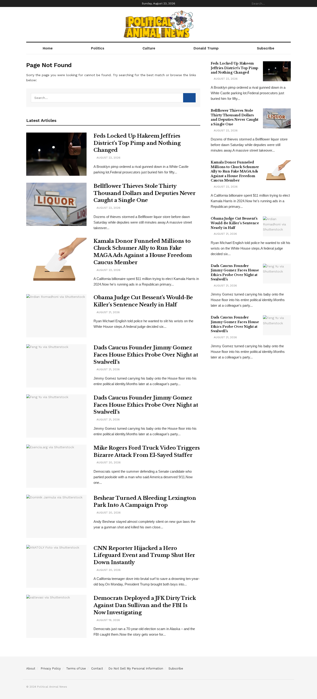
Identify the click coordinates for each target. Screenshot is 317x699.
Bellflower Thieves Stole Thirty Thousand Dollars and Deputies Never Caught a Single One (145, 193)
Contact (97, 668)
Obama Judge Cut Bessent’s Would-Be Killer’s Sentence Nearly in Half (235, 223)
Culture (148, 48)
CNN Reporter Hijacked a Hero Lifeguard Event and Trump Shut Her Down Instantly (144, 555)
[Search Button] (288, 3)
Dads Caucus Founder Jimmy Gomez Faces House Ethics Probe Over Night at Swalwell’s (146, 355)
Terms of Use (76, 668)
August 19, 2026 (108, 620)
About (30, 668)
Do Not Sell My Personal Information (135, 668)
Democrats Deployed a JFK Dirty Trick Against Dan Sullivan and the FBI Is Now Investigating (145, 605)
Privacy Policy (51, 668)
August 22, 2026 (108, 157)
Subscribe (265, 48)
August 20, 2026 (108, 462)
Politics (97, 48)
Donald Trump (206, 48)
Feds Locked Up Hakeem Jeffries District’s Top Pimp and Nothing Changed (137, 143)
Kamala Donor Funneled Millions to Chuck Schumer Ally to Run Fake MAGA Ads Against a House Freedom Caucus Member (235, 171)
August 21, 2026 (108, 312)
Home (48, 48)
